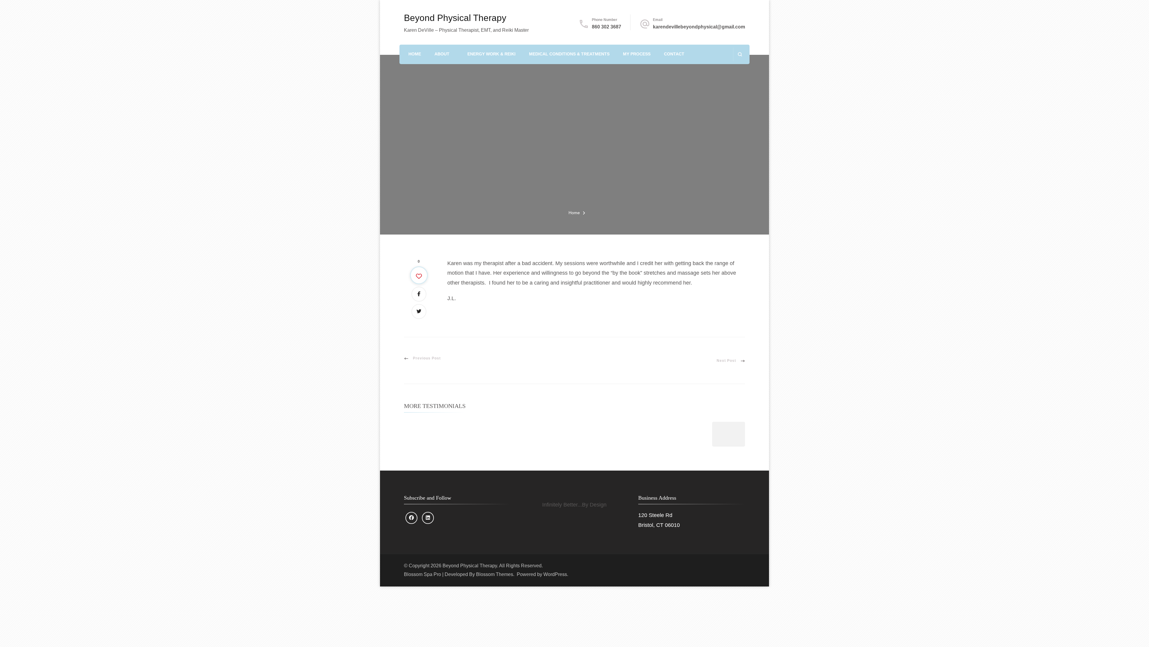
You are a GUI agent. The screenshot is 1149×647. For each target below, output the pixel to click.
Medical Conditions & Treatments (569, 54)
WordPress (555, 574)
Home (414, 54)
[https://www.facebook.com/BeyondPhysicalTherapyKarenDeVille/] (411, 518)
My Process (637, 54)
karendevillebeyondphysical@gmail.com (699, 26)
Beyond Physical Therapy (455, 18)
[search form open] (740, 54)
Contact (674, 54)
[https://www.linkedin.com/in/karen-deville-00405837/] (428, 518)
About (441, 54)
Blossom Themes (494, 574)
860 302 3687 (606, 26)
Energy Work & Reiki (491, 54)
